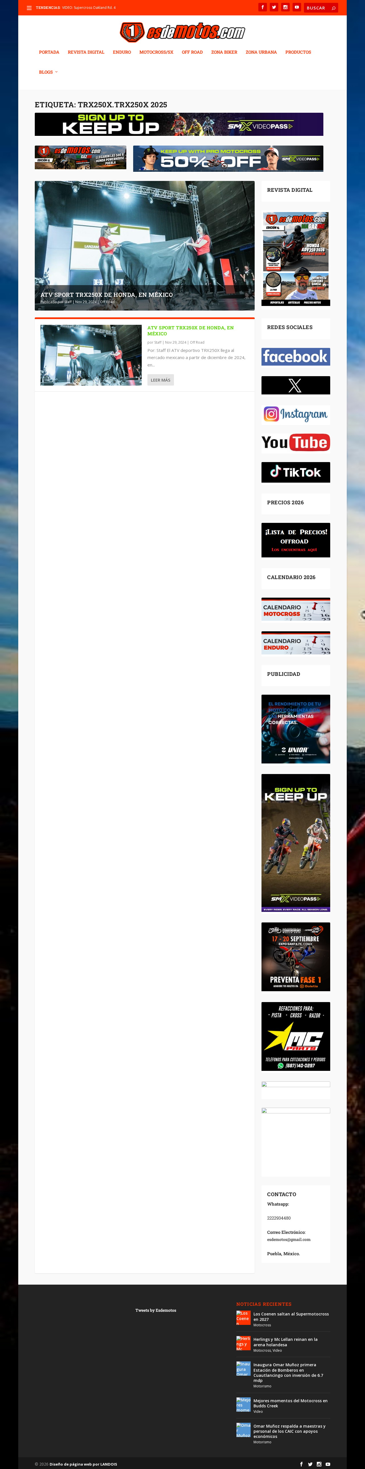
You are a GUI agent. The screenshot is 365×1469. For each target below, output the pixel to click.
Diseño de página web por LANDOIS (83, 1464)
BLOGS (46, 72)
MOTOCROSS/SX (156, 52)
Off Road (107, 301)
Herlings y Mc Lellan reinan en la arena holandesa (286, 1342)
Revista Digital (86, 52)
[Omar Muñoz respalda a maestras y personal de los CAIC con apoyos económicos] (243, 1430)
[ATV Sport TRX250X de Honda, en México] (91, 355)
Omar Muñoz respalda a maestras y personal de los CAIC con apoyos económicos (290, 1431)
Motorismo (262, 1386)
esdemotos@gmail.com (289, 1239)
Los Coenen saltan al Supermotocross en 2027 (291, 1316)
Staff (68, 301)
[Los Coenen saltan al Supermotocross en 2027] (243, 1318)
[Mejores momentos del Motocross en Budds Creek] (243, 1404)
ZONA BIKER (224, 52)
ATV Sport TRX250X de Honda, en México (106, 294)
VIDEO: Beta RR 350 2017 (82, 7)
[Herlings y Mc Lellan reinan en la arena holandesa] (243, 1343)
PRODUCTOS (298, 52)
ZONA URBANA (261, 52)
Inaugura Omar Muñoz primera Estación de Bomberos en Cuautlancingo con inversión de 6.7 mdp (288, 1372)
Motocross (262, 1325)
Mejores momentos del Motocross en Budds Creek (291, 1403)
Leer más (160, 380)
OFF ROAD (192, 52)
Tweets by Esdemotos (155, 1310)
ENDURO (122, 52)
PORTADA (49, 52)
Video (277, 1350)
